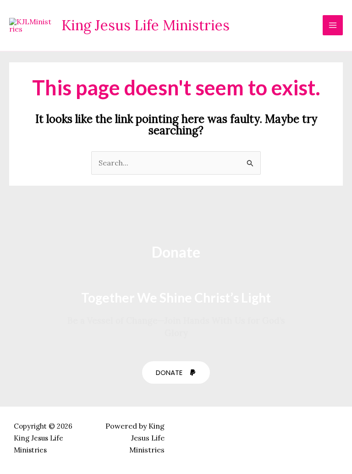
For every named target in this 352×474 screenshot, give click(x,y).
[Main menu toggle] (333, 25)
